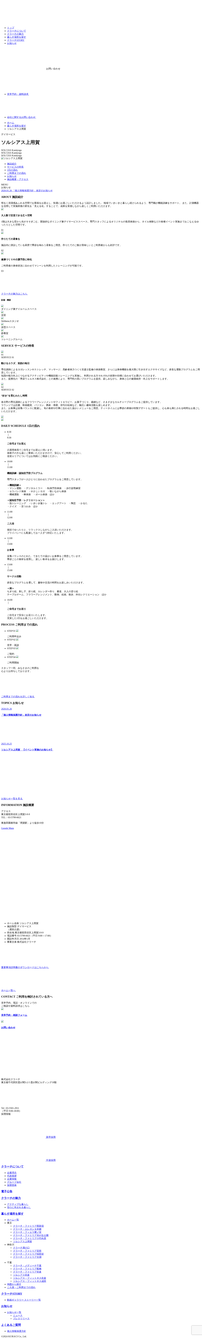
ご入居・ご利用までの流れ (21, 1287)
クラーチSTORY (15, 40)
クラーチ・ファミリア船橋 (27, 1268)
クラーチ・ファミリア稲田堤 (28, 1254)
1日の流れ (12, 170)
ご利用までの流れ (16, 173)
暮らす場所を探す (16, 37)
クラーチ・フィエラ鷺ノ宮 (27, 1232)
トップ (10, 27)
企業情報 (12, 1179)
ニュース (17, 1315)
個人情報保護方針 (16, 1331)
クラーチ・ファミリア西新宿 (28, 1226)
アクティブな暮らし (17, 1204)
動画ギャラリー (15, 1300)
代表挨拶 (12, 1176)
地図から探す (14, 1284)
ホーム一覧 (13, 1219)
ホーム (10, 122)
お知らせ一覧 (14, 1312)
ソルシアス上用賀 (22, 1241)
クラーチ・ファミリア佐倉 (27, 1272)
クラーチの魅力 (15, 34)
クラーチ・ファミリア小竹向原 (29, 1238)
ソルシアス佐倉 (21, 1275)
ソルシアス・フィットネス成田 (29, 1281)
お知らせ (12, 43)
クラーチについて (16, 31)
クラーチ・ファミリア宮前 (27, 1251)
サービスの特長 (15, 167)
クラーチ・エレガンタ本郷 (27, 1229)
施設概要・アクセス (17, 179)
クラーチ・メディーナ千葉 (27, 1265)
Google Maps (7, 828)
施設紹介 (12, 164)
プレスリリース (21, 1318)
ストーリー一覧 (32, 1300)
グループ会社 (14, 1182)
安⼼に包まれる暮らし (19, 1207)
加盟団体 (12, 1185)
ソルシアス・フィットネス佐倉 (29, 1278)
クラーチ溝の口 (21, 1247)
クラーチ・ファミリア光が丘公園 (31, 1235)
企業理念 (12, 1172)
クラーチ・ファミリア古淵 (27, 1257)
